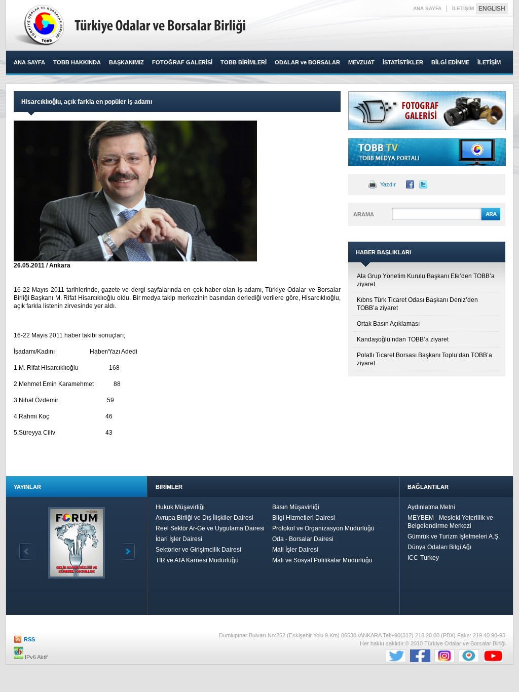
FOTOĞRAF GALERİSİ (182, 62)
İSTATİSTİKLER (403, 62)
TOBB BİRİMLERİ (243, 62)
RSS (29, 639)
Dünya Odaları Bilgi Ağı (439, 547)
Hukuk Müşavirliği (180, 507)
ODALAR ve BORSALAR (307, 62)
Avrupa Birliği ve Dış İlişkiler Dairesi (204, 517)
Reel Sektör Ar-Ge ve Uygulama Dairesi (210, 528)
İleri (127, 551)
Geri (27, 551)
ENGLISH (491, 8)
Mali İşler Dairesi (295, 549)
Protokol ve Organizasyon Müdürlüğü (323, 528)
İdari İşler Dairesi (179, 539)
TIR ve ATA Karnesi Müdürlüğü (197, 560)
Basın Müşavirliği (295, 507)
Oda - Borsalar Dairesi (302, 539)
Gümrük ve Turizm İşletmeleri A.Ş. (453, 536)
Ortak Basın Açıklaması (388, 323)
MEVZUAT (361, 62)
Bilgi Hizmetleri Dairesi (303, 517)
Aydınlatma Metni (431, 507)
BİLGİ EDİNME (450, 62)
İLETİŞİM (463, 8)
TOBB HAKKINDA (77, 62)
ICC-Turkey (423, 557)
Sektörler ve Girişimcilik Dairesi (198, 549)
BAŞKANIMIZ (126, 62)
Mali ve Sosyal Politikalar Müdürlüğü (322, 560)
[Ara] (490, 218)
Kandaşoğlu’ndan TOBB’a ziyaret (403, 339)
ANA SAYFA (427, 8)
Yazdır (388, 184)
